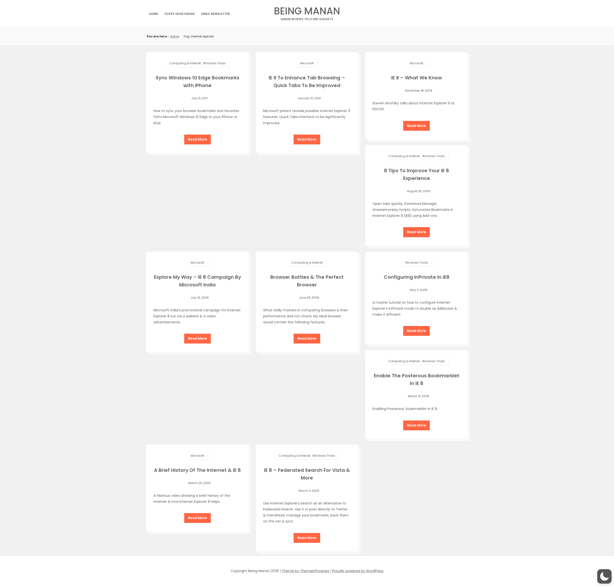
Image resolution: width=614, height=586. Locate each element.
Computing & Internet (185, 63)
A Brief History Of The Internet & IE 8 (197, 470)
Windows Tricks (214, 63)
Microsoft (307, 63)
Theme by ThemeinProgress (305, 570)
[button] (604, 576)
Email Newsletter (215, 14)
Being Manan (307, 12)
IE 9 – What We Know (416, 77)
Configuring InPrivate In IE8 (416, 277)
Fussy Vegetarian (180, 14)
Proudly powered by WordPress (358, 570)
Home (153, 14)
